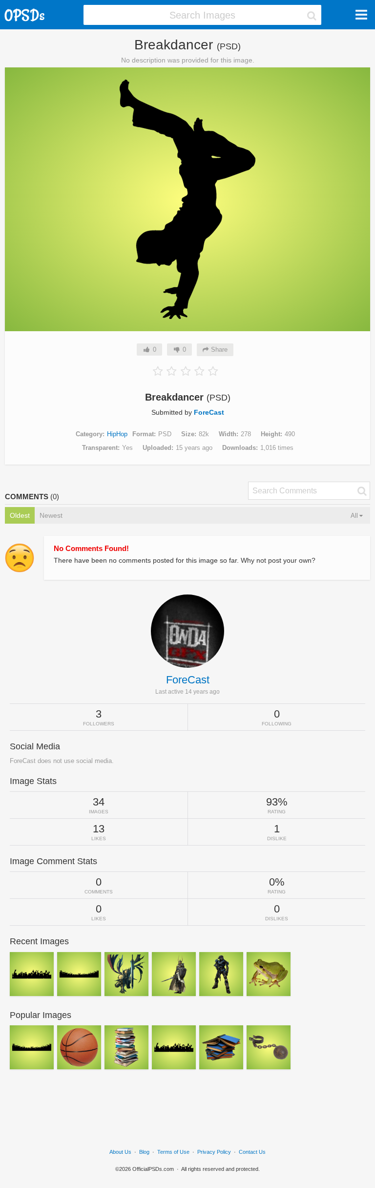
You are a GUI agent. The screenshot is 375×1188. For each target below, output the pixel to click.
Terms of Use (173, 1152)
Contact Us (252, 1152)
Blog (144, 1152)
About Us (120, 1152)
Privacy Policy (214, 1152)
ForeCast (209, 412)
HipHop (117, 434)
